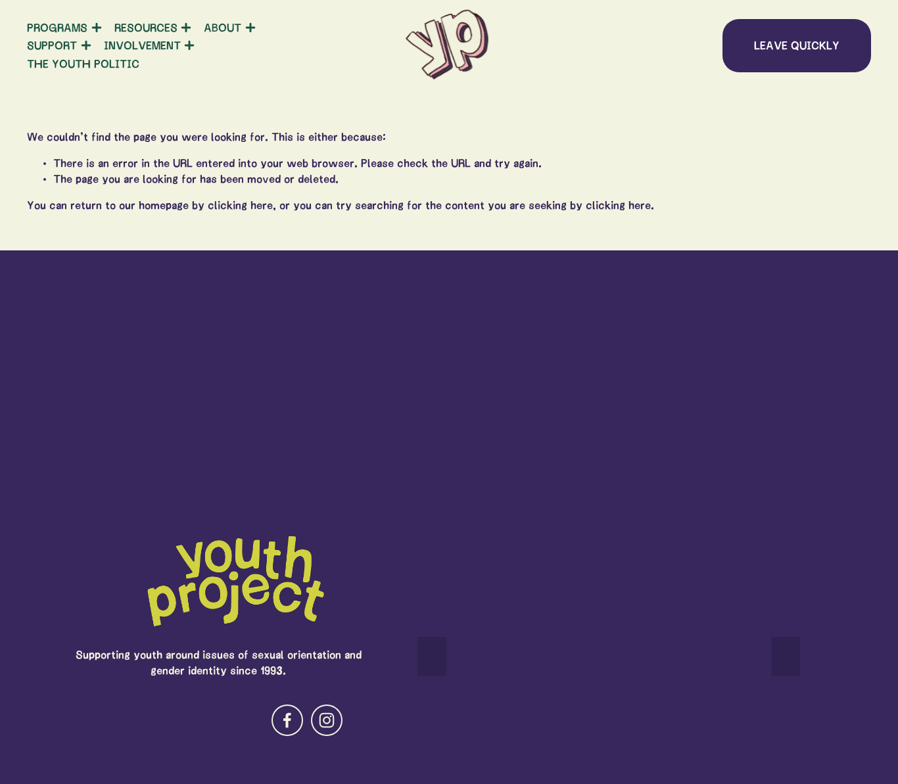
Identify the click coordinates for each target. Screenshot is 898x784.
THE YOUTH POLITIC (83, 63)
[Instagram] (327, 720)
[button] (431, 656)
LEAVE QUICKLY (796, 45)
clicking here (240, 205)
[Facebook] (287, 720)
